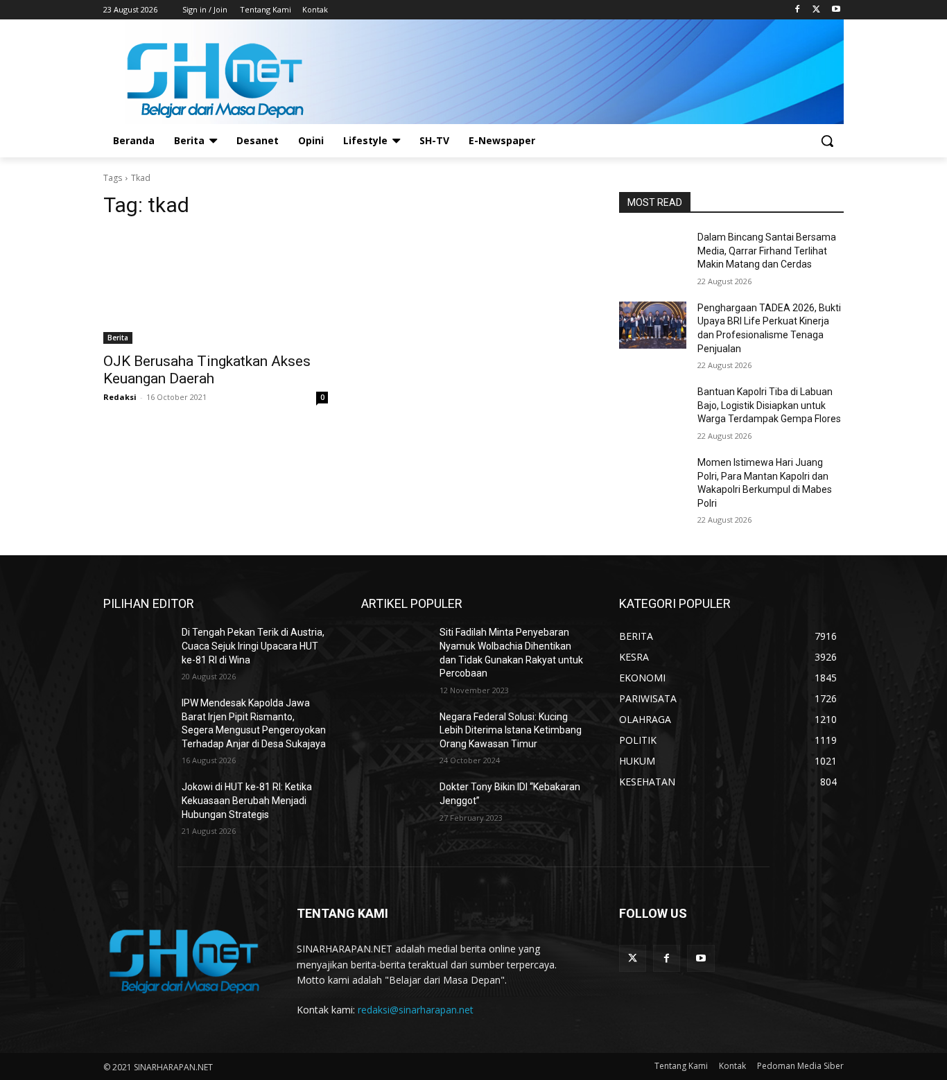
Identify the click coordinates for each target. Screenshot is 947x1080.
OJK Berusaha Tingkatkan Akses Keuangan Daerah (207, 370)
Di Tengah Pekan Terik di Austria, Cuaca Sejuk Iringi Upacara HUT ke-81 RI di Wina (253, 646)
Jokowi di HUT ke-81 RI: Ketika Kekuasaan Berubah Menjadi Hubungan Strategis (247, 800)
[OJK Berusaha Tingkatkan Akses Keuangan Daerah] (215, 288)
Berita (117, 337)
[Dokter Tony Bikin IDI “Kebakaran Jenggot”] (394, 804)
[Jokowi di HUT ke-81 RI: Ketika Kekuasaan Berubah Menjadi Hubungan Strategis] (137, 804)
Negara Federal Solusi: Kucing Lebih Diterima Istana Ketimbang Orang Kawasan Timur (511, 730)
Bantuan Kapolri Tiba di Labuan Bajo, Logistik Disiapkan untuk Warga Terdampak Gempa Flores (769, 405)
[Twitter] (816, 10)
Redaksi (120, 397)
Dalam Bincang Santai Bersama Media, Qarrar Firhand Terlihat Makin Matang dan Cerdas (766, 251)
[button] (827, 140)
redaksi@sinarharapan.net (416, 1009)
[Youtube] (836, 10)
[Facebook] (798, 10)
